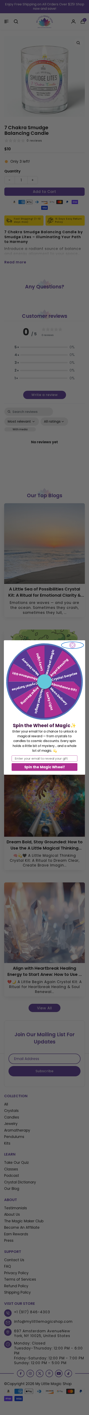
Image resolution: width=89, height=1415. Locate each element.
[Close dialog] (72, 645)
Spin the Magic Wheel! (44, 767)
